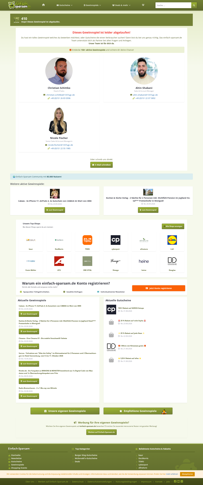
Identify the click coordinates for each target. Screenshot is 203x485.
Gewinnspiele (92, 5)
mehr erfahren (172, 474)
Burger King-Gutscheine (86, 455)
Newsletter (16, 458)
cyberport (143, 464)
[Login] (143, 5)
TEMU (141, 461)
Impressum (146, 481)
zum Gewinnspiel (55, 210)
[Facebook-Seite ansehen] (175, 481)
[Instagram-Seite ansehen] (182, 481)
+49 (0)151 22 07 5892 (145, 98)
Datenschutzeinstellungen (100, 481)
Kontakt (158, 481)
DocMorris (143, 458)
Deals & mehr (121, 5)
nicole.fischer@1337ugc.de (60, 145)
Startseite (15, 455)
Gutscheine (64, 5)
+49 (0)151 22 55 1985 (60, 148)
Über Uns (30, 481)
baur (141, 455)
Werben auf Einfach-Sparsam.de (101, 432)
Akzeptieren (187, 474)
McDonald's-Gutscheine (86, 458)
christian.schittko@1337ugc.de (60, 95)
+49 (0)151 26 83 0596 (60, 98)
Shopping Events (19, 468)
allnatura (143, 467)
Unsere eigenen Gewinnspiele (67, 411)
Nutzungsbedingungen (126, 481)
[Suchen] (194, 5)
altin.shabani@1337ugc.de (145, 95)
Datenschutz (78, 481)
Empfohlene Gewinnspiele (147, 411)
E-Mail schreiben (103, 164)
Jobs (168, 481)
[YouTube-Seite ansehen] (178, 481)
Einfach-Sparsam (20, 448)
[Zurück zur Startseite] (43, 5)
